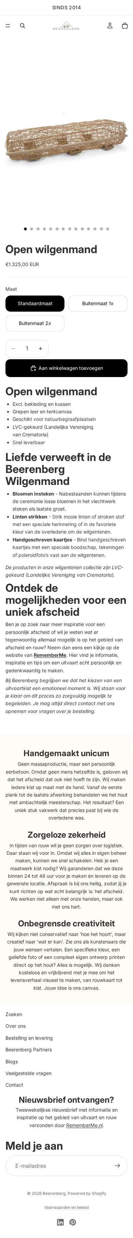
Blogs (11, 1061)
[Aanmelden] (117, 1166)
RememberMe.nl (84, 1125)
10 (82, 229)
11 (89, 229)
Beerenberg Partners (28, 1049)
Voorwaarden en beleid (66, 1207)
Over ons (15, 1026)
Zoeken (13, 1014)
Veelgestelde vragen (28, 1073)
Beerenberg (54, 1193)
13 (101, 229)
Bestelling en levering (29, 1038)
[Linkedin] (60, 1222)
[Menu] (8, 26)
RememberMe (50, 655)
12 (95, 229)
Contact (14, 1085)
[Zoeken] (22, 25)
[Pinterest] (73, 1222)
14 (108, 229)
